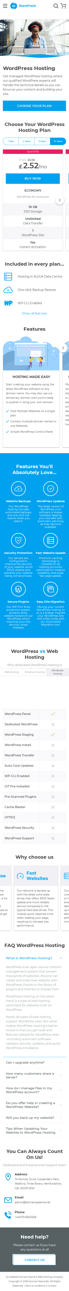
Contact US (35, 1260)
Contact (51, 1285)
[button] (59, 200)
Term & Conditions (35, 1285)
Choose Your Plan (34, 106)
